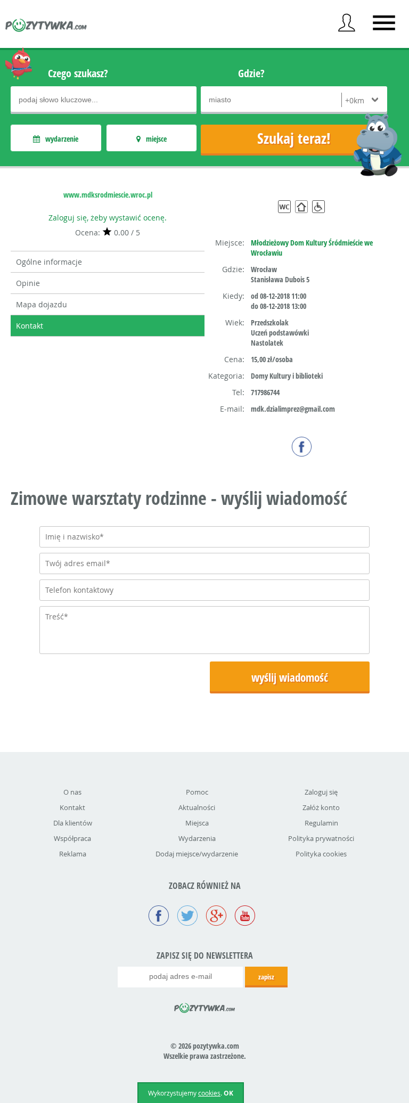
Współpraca (72, 838)
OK (228, 1093)
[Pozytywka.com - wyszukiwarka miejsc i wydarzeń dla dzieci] (46, 26)
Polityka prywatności (321, 838)
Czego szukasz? (78, 73)
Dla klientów (72, 823)
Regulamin (321, 823)
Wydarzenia (197, 838)
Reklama (72, 854)
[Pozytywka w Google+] (216, 916)
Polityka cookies (321, 854)
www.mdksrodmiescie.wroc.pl (107, 195)
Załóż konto (321, 807)
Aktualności (196, 807)
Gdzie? (251, 73)
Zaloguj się (321, 792)
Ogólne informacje (49, 262)
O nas (72, 792)
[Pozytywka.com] (204, 1006)
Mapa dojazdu (41, 304)
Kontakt (29, 326)
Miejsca (197, 823)
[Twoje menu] (346, 22)
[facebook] (301, 446)
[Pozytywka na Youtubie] (245, 916)
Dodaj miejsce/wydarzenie (197, 854)
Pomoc (197, 792)
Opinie (28, 283)
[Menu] (384, 22)
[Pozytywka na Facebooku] (158, 916)
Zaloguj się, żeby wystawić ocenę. (107, 218)
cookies (209, 1093)
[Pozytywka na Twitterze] (187, 916)
